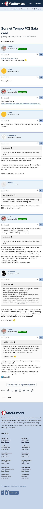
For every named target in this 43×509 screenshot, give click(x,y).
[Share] (37, 54)
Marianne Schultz (27, 460)
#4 (41, 120)
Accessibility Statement (18, 486)
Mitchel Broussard (6, 453)
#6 (41, 190)
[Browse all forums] (35, 9)
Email (2, 442)
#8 (41, 279)
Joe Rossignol (26, 445)
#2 (41, 77)
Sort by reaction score (29, 37)
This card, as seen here (9, 58)
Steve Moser (4, 474)
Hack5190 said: (8, 342)
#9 (41, 337)
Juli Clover (4, 445)
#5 (41, 143)
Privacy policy (5, 486)
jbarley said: (7, 284)
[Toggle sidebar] (40, 9)
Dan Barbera (5, 467)
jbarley (5, 37)
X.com (7, 442)
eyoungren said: (8, 195)
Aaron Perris (25, 474)
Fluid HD (7, 490)
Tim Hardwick (25, 453)
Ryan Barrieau (26, 467)
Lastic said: (6, 148)
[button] (2, 3)
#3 (41, 97)
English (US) (14, 493)
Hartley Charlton (6, 460)
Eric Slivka (24, 438)
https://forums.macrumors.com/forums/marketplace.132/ (20, 103)
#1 (41, 54)
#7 (41, 224)
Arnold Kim (4, 438)
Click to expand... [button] (21, 303)
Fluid (2, 490)
